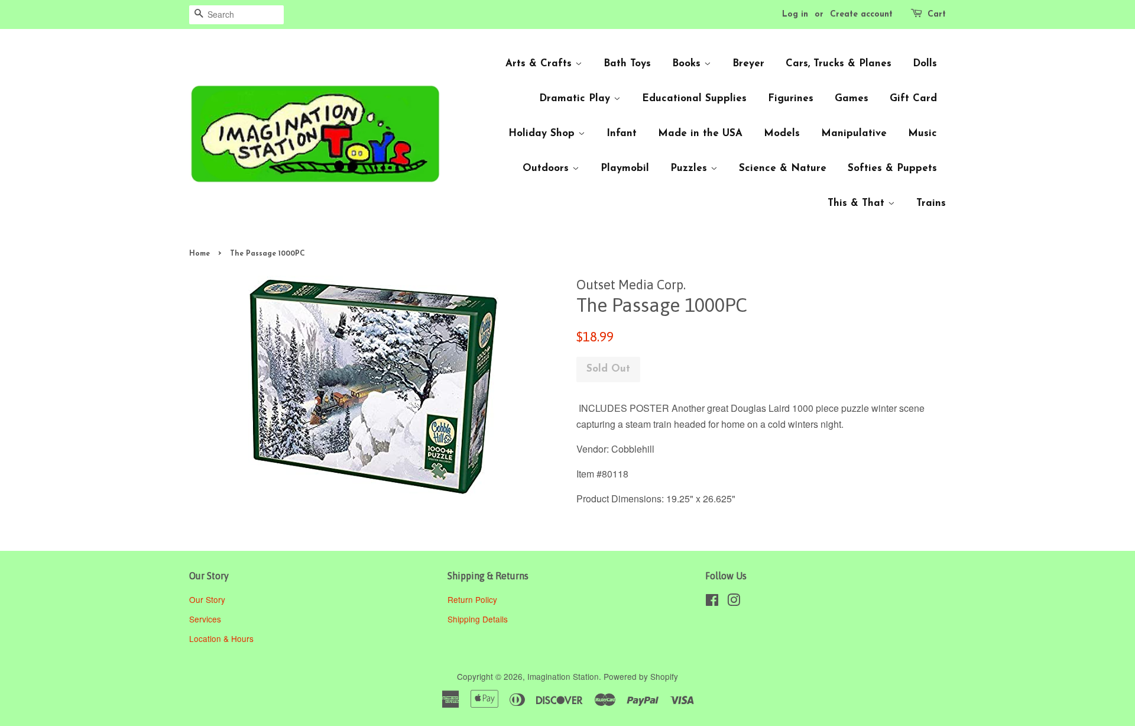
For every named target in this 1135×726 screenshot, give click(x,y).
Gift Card (913, 98)
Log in (795, 14)
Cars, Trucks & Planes (838, 64)
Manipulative (854, 133)
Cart (937, 14)
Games (851, 98)
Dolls (925, 64)
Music (922, 133)
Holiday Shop (543, 133)
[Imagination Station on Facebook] (712, 602)
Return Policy (473, 599)
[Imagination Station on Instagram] (733, 602)
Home (199, 253)
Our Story (207, 599)
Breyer (748, 64)
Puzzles (690, 168)
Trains (931, 203)
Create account (861, 14)
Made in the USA (700, 133)
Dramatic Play (576, 98)
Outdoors (547, 168)
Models (782, 133)
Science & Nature (782, 168)
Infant (622, 133)
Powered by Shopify (641, 676)
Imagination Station (563, 676)
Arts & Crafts (540, 64)
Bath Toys (627, 64)
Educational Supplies (694, 98)
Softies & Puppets (892, 168)
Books (688, 64)
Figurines (790, 98)
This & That (858, 203)
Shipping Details (478, 619)
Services (205, 619)
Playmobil (625, 168)
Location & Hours (221, 638)
